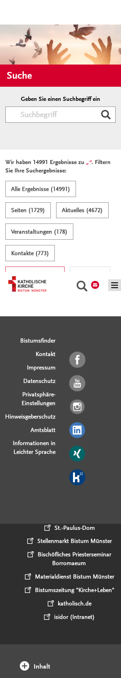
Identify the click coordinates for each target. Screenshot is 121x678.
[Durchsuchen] (106, 115)
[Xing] (78, 454)
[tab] (60, 657)
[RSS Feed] (78, 501)
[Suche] (82, 287)
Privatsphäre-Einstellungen (38, 398)
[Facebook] (78, 360)
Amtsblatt (43, 430)
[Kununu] (78, 477)
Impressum (41, 367)
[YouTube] (78, 383)
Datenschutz (39, 380)
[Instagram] (78, 407)
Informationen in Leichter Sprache (34, 447)
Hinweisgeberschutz (30, 416)
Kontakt (45, 354)
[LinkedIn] (78, 430)
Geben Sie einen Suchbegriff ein (60, 99)
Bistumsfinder (37, 340)
